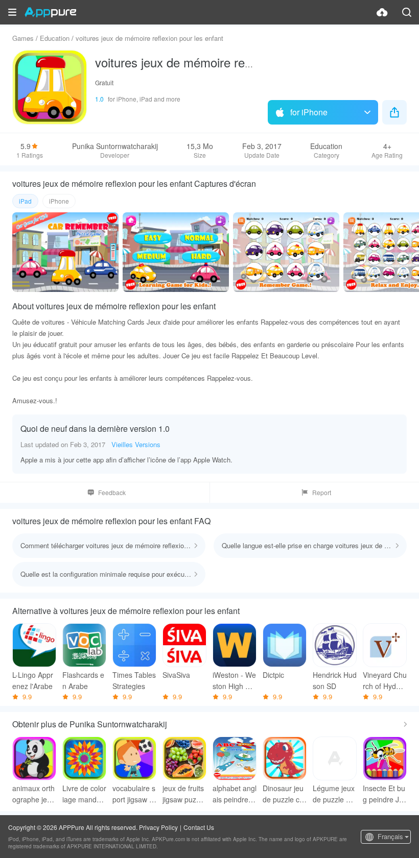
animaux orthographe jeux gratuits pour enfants (33, 794)
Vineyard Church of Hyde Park (385, 681)
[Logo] (50, 12)
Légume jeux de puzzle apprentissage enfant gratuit (335, 794)
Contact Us (198, 827)
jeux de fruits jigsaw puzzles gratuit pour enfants (183, 794)
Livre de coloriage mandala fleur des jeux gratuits (84, 794)
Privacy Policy (158, 827)
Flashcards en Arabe (83, 680)
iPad (25, 201)
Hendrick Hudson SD (335, 680)
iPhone (59, 201)
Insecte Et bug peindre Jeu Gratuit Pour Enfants (384, 794)
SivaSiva (176, 675)
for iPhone (309, 112)
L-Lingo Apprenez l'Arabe (32, 680)
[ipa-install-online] (382, 12)
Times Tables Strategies (134, 680)
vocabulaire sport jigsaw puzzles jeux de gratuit (133, 794)
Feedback (112, 492)
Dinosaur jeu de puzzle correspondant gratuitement (284, 794)
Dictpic (273, 675)
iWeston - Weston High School (234, 681)
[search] (406, 12)
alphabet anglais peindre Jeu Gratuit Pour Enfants (235, 794)
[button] (12, 12)
